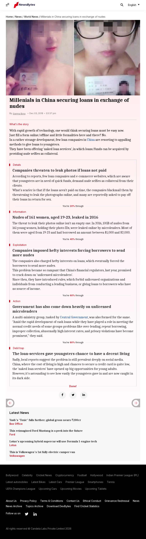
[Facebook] (62, 395)
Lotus (12, 445)
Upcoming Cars (48, 488)
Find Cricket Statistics (86, 506)
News (18, 16)
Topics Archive (34, 506)
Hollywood (96, 475)
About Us (11, 500)
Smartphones (95, 481)
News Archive (14, 506)
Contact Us (73, 500)
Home (9, 16)
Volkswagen (17, 455)
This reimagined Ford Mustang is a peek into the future (46, 431)
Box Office (16, 423)
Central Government (74, 317)
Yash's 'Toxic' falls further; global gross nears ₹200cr (45, 420)
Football (82, 475)
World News (31, 16)
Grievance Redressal (117, 500)
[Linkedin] (83, 395)
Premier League (75, 481)
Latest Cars (55, 481)
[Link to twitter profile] (26, 514)
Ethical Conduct (92, 500)
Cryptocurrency (64, 475)
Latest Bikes (38, 481)
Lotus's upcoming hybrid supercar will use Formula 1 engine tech (53, 441)
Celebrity (27, 475)
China (91, 140)
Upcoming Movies (71, 488)
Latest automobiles (17, 481)
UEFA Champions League (20, 488)
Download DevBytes (59, 506)
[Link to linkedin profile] (35, 514)
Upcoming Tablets (95, 488)
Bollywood (12, 475)
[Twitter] (73, 395)
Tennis (111, 481)
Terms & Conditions (51, 500)
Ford (12, 434)
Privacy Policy (28, 500)
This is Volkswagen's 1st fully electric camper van (42, 452)
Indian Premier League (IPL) (122, 475)
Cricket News (44, 475)
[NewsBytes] (24, 5)
